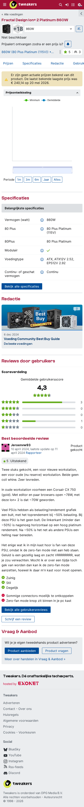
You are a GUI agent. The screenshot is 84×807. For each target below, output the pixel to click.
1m (19, 179)
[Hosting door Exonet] (21, 684)
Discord (14, 773)
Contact (9, 709)
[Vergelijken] (79, 29)
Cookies (9, 732)
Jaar (46, 179)
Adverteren (11, 703)
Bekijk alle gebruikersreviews (26, 610)
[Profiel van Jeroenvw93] (5, 448)
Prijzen (8, 63)
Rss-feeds (16, 767)
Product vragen (56, 651)
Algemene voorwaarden (20, 720)
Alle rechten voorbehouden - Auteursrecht (32, 797)
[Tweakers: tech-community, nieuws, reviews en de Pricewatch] (23, 4)
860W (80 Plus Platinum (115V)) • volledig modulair (26, 52)
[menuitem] (60, 4)
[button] (5, 4)
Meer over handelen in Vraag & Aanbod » (35, 659)
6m (37, 179)
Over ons (25, 709)
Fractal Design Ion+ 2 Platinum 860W (35, 20)
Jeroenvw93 (21, 445)
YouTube (15, 755)
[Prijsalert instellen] (68, 44)
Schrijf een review (18, 619)
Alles (57, 179)
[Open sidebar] (81, 13)
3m (28, 179)
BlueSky (14, 749)
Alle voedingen (13, 14)
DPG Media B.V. (52, 793)
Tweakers (10, 793)
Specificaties (31, 63)
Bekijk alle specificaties (22, 286)
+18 (17, 29)
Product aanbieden (22, 651)
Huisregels (11, 715)
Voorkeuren (27, 732)
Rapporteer (34, 453)
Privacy (8, 726)
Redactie (57, 63)
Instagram (16, 761)
